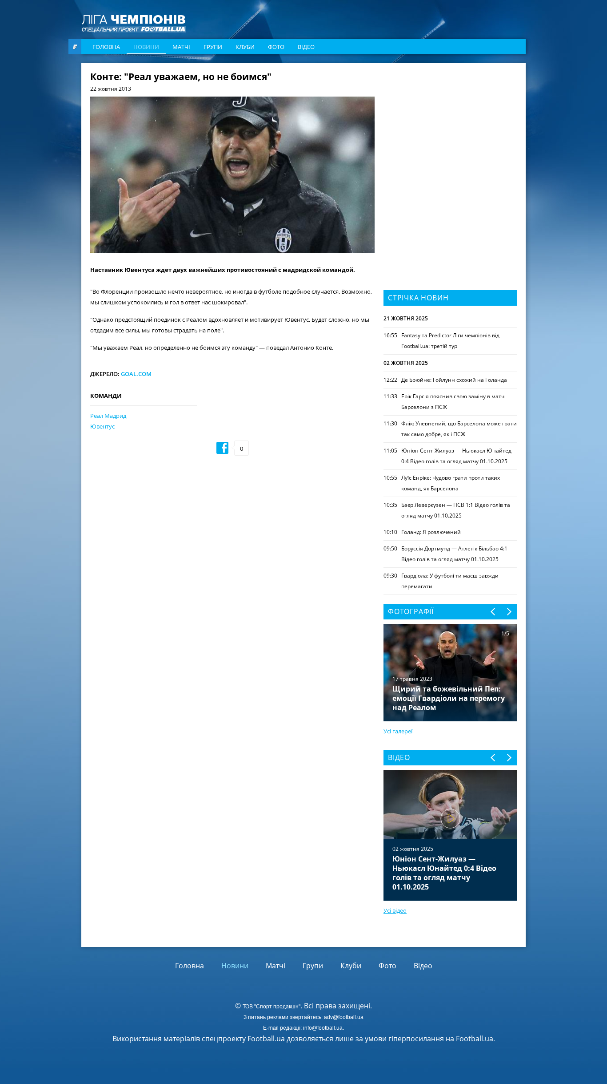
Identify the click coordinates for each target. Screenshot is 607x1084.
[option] (450, 835)
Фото (276, 47)
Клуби (245, 47)
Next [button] (508, 612)
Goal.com (136, 374)
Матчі (181, 47)
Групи (213, 47)
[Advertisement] (450, 127)
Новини (146, 47)
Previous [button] (493, 612)
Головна (106, 47)
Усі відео (395, 910)
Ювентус (102, 426)
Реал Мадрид (108, 416)
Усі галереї (397, 731)
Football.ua (474, 1039)
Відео (306, 47)
